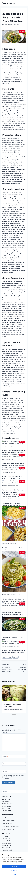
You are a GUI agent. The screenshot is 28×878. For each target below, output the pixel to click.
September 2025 (7, 850)
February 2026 (6, 838)
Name (5, 756)
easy (4, 657)
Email (5, 764)
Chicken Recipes (7, 804)
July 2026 (5, 836)
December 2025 (6, 843)
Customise (14, 870)
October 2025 (6, 848)
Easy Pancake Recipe (8, 818)
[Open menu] (24, 3)
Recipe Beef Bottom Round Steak (22, 668)
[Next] (24, 699)
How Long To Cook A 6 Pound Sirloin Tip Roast (7, 668)
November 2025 (6, 845)
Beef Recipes (6, 799)
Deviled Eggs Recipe (8, 829)
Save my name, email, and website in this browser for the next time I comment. (14, 777)
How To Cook (6, 808)
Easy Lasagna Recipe (8, 820)
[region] (14, 865)
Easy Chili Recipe (7, 823)
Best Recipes (6, 801)
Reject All (14, 874)
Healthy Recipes (6, 806)
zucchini (15, 657)
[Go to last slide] (4, 699)
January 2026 (6, 841)
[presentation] (14, 693)
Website (5, 771)
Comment (5, 732)
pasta (9, 657)
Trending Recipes (7, 10)
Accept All (14, 866)
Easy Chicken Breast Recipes (10, 826)
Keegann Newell (8, 24)
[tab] (12, 714)
